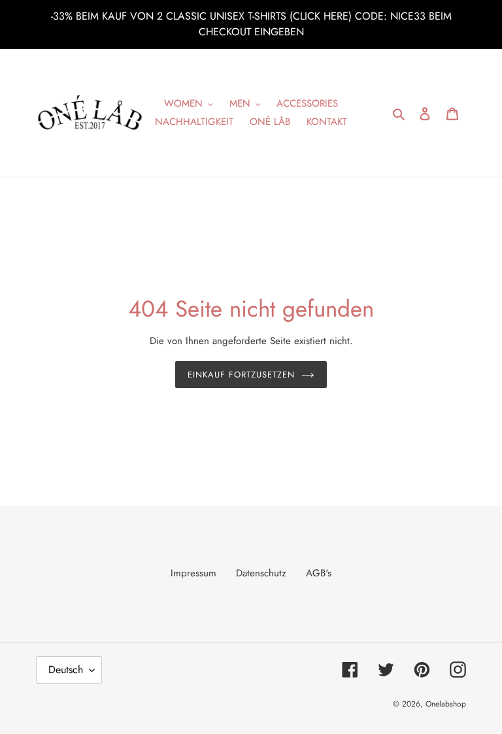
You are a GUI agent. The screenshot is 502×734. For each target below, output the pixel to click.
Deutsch (65, 669)
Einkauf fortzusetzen (241, 374)
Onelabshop (446, 704)
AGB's (318, 573)
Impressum (193, 573)
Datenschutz (261, 573)
